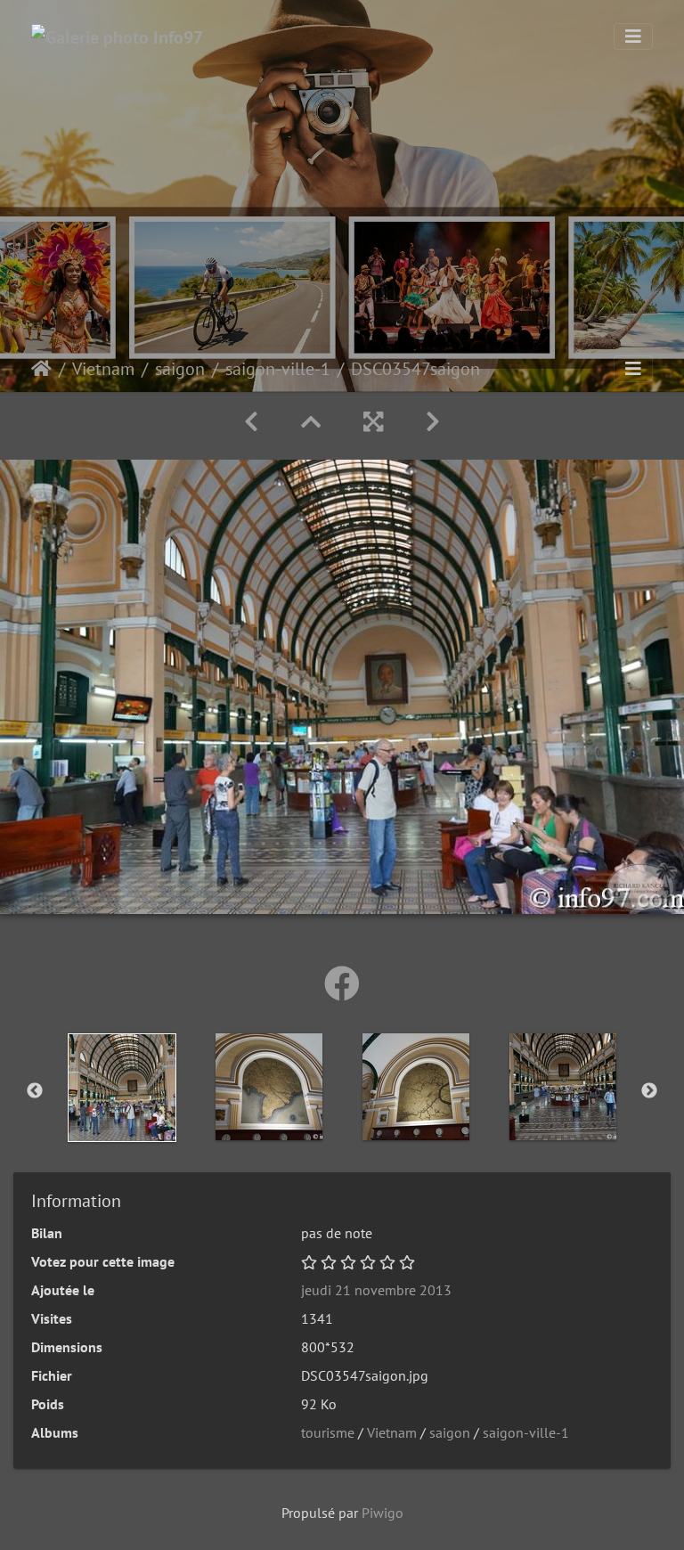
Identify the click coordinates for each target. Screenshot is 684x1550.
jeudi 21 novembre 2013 (376, 1290)
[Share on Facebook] (342, 983)
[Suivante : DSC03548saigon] (432, 421)
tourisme (327, 1432)
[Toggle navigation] (633, 36)
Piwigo (382, 1512)
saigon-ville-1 (277, 368)
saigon (180, 368)
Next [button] (649, 1091)
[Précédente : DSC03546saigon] (251, 421)
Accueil (41, 368)
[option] (121, 1087)
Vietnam (103, 368)
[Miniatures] (311, 421)
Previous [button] (35, 1091)
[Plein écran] (373, 421)
